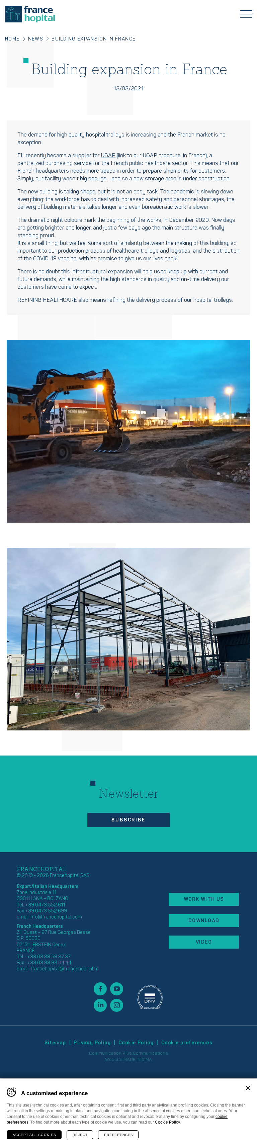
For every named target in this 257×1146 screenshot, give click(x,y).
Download (204, 920)
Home (12, 39)
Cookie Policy (136, 1043)
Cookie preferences (186, 1043)
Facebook (100, 988)
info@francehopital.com (55, 917)
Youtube (116, 988)
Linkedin (100, 1005)
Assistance (150, 997)
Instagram (116, 1005)
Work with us (204, 899)
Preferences (118, 1135)
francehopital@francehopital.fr (64, 969)
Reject (80, 1135)
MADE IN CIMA (137, 1059)
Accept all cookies (34, 1135)
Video (204, 942)
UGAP (108, 155)
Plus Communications (145, 1053)
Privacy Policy (92, 1043)
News (36, 39)
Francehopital (30, 14)
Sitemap (55, 1043)
